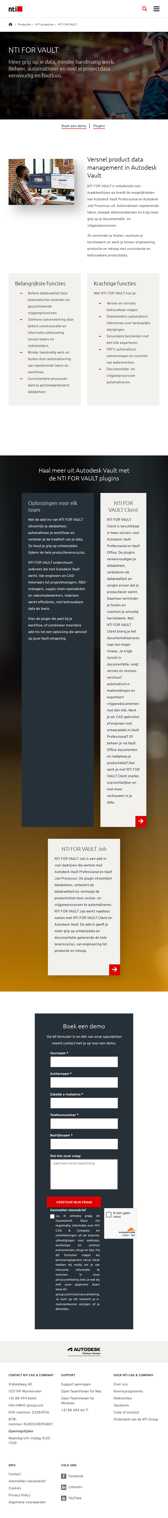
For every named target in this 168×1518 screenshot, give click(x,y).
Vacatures (121, 1405)
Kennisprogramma (128, 1391)
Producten (24, 25)
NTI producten (44, 25)
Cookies (15, 1488)
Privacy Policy (19, 1495)
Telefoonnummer (63, 1115)
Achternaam (59, 1074)
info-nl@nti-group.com (26, 1405)
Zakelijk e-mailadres (65, 1094)
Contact (15, 1474)
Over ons (121, 1384)
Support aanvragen (76, 1384)
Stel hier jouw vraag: (65, 1156)
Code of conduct (126, 1412)
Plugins (99, 126)
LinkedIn (75, 1487)
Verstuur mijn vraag (74, 1202)
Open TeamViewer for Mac (81, 1391)
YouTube (75, 1498)
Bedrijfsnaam (60, 1135)
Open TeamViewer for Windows (77, 1401)
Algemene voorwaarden (27, 1502)
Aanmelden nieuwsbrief (27, 1481)
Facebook (76, 1476)
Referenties (123, 1398)
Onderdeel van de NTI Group (136, 1419)
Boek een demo (73, 126)
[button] (144, 9)
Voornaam (58, 1053)
